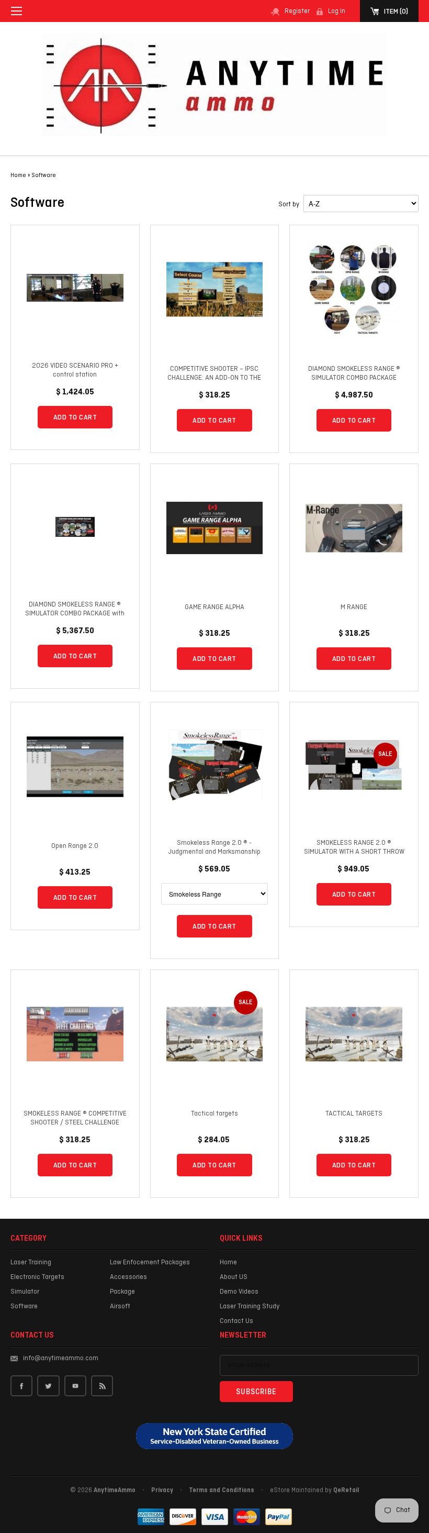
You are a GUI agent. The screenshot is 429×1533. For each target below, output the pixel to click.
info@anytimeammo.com (60, 1358)
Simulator (24, 1291)
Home (228, 1262)
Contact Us (236, 1321)
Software (44, 175)
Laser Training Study (249, 1306)
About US (233, 1277)
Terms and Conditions (221, 1490)
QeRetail (346, 1490)
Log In (336, 11)
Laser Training (30, 1262)
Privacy (162, 1490)
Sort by (288, 205)
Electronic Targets (37, 1277)
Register (297, 11)
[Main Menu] (16, 11)
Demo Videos (239, 1291)
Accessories (128, 1277)
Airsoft (120, 1306)
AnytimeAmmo (115, 1490)
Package (122, 1291)
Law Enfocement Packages (150, 1262)
